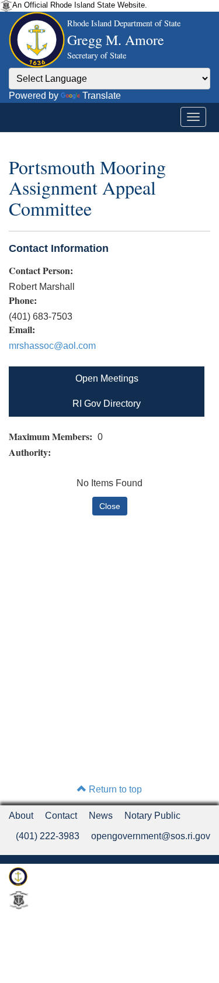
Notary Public (152, 816)
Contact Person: (41, 270)
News (101, 816)
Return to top (114, 789)
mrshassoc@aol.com (52, 346)
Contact (61, 816)
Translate (101, 96)
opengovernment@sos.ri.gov (150, 836)
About (21, 816)
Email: (22, 329)
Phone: (23, 300)
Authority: (31, 452)
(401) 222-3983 (47, 836)
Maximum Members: (52, 436)
